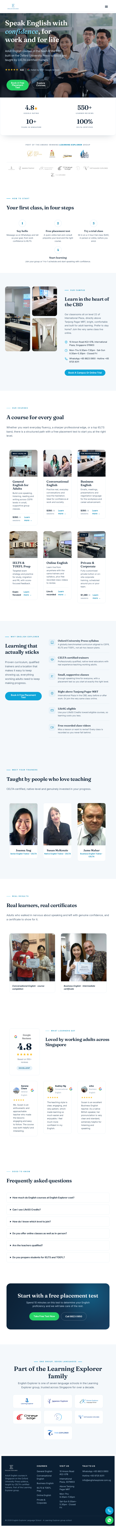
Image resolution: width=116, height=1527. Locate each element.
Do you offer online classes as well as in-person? (39, 1233)
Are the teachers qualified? (27, 1245)
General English (44, 1471)
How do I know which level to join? (31, 1221)
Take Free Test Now (44, 1316)
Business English (45, 1483)
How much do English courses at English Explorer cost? (43, 1197)
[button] (106, 6)
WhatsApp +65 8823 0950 (95, 1471)
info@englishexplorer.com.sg (96, 1480)
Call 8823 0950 (73, 1316)
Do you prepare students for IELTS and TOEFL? (38, 1257)
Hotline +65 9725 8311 (93, 1475)
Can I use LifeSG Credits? (26, 1209)
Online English (44, 1495)
